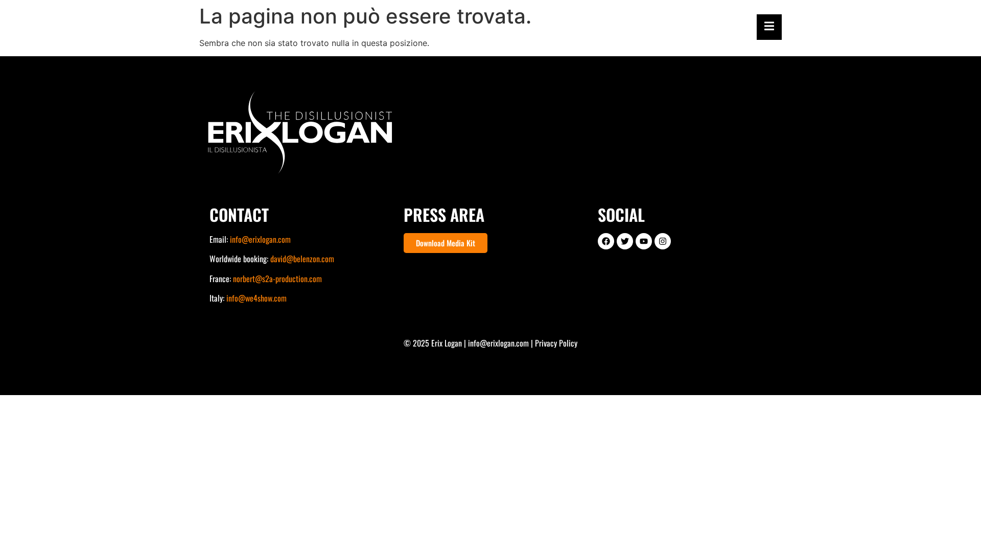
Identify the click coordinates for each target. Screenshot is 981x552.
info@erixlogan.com (260, 239)
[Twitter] (625, 241)
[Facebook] (606, 241)
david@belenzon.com (302, 258)
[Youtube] (644, 241)
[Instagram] (663, 241)
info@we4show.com (256, 298)
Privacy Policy (556, 343)
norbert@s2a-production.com (277, 278)
